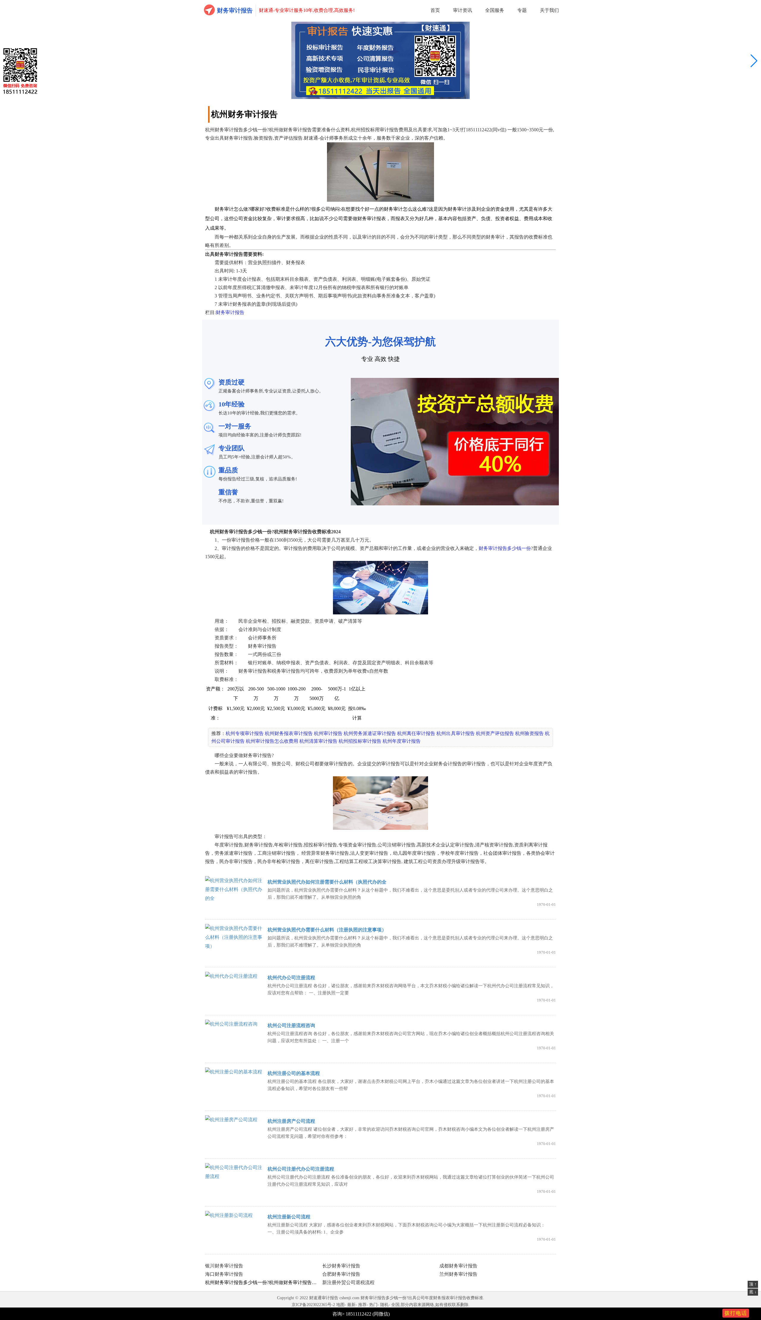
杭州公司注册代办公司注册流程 (301, 1168)
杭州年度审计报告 (402, 741)
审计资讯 (462, 10)
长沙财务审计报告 (341, 1265)
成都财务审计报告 (458, 1265)
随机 (384, 1304)
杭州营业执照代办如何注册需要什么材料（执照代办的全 (327, 881)
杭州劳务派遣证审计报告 (370, 733)
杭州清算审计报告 (318, 741)
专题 (522, 10)
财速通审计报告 (323, 1298)
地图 (340, 1304)
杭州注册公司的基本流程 (294, 1073)
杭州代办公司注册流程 (291, 977)
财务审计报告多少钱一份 (505, 548)
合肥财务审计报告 (341, 1274)
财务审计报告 (235, 10)
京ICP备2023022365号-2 (313, 1304)
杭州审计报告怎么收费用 (272, 741)
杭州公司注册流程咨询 (291, 1025)
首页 (435, 10)
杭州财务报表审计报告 (288, 733)
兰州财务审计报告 (458, 1274)
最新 (351, 1304)
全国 (395, 1304)
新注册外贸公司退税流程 (348, 1282)
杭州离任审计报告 (416, 733)
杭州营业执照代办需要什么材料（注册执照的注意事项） (327, 929)
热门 (373, 1304)
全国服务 (494, 10)
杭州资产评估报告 (495, 733)
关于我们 (549, 10)
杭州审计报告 (328, 733)
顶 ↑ (753, 1284)
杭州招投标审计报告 (360, 741)
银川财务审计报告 (224, 1265)
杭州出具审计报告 (455, 733)
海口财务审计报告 (224, 1274)
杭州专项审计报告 (245, 733)
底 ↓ (753, 1292)
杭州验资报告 (529, 733)
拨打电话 (735, 1313)
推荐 (362, 1304)
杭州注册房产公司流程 (291, 1121)
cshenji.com (349, 1298)
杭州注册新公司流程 (289, 1216)
